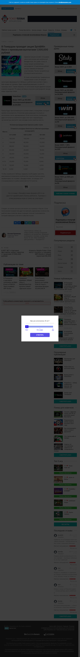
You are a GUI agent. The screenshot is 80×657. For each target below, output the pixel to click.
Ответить (40, 335)
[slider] (26, 326)
